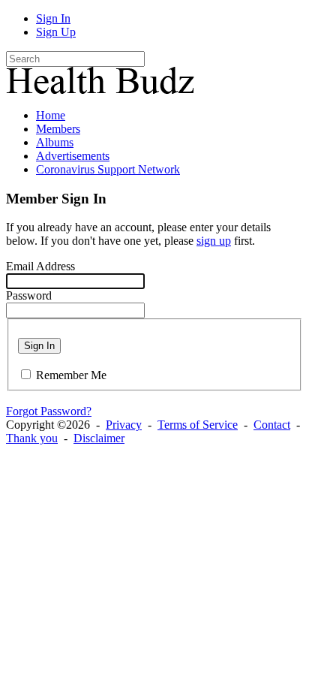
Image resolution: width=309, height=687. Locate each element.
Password (29, 295)
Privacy (124, 424)
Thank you (32, 438)
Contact (272, 424)
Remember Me (71, 375)
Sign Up (56, 32)
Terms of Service (198, 424)
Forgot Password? (49, 411)
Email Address (40, 266)
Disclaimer (99, 438)
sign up (213, 240)
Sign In (53, 18)
